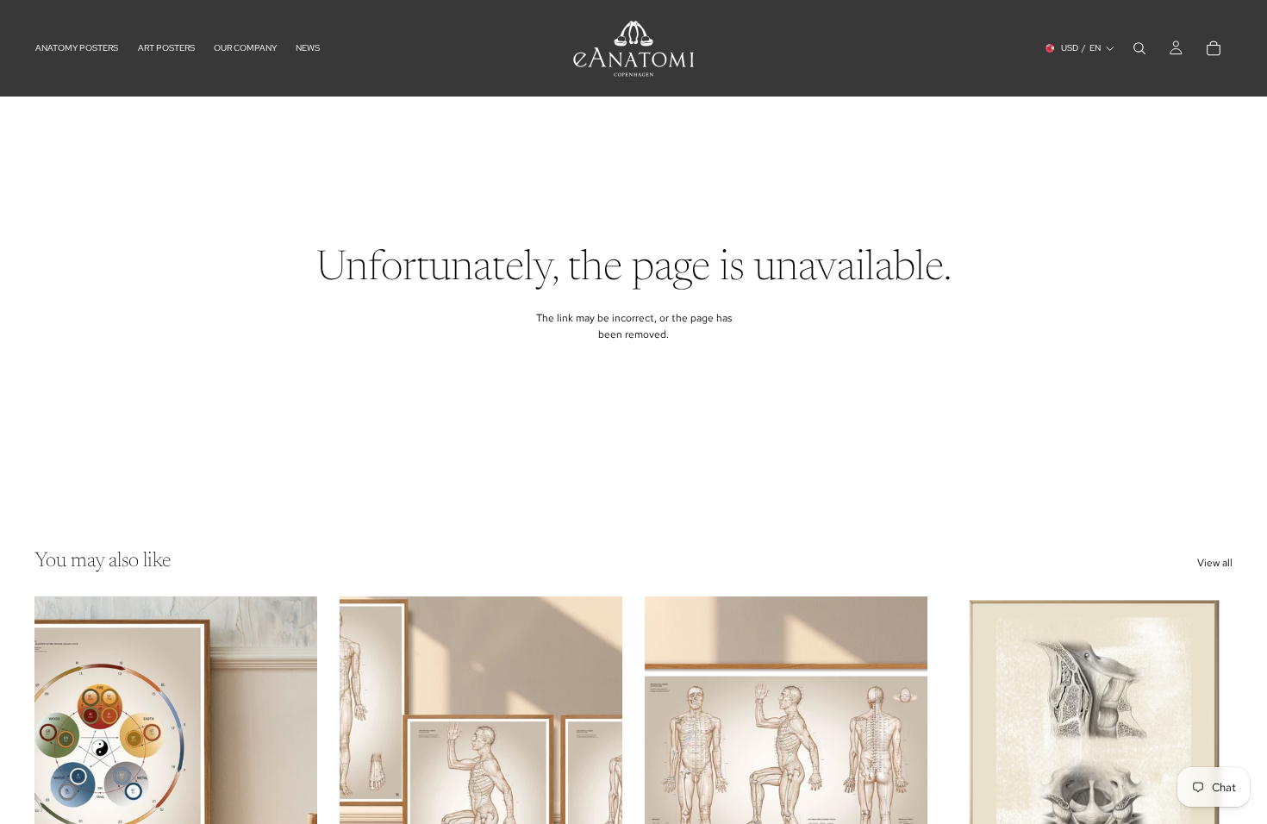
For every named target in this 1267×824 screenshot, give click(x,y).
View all (1215, 563)
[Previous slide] (365, 773)
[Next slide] (596, 773)
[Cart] (1214, 48)
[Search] (1139, 48)
